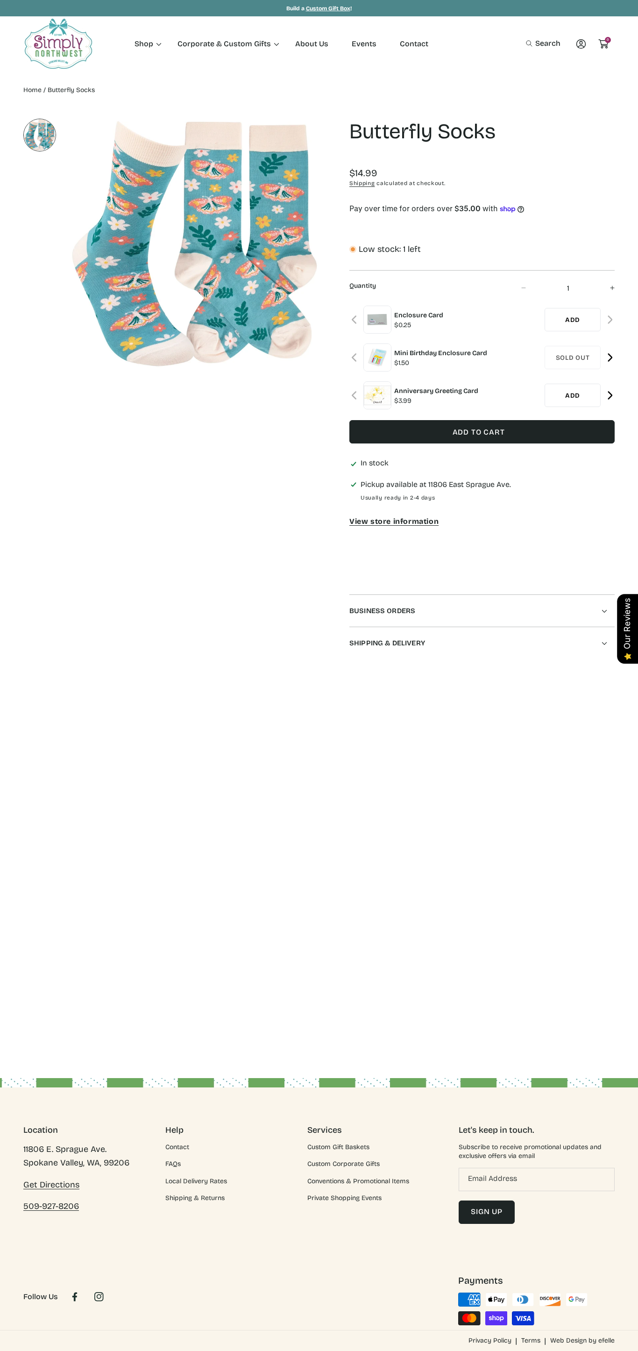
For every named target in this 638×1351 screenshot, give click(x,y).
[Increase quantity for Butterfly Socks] (604, 288)
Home (32, 90)
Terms (530, 1340)
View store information (394, 521)
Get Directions (51, 1184)
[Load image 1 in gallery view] (39, 135)
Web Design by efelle (582, 1340)
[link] (144, 43)
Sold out (573, 358)
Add (572, 320)
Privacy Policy (489, 1340)
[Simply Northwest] (58, 43)
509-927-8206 (51, 1206)
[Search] (532, 43)
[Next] (610, 320)
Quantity (362, 286)
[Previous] (355, 320)
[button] (543, 43)
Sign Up (487, 1211)
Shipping (362, 183)
